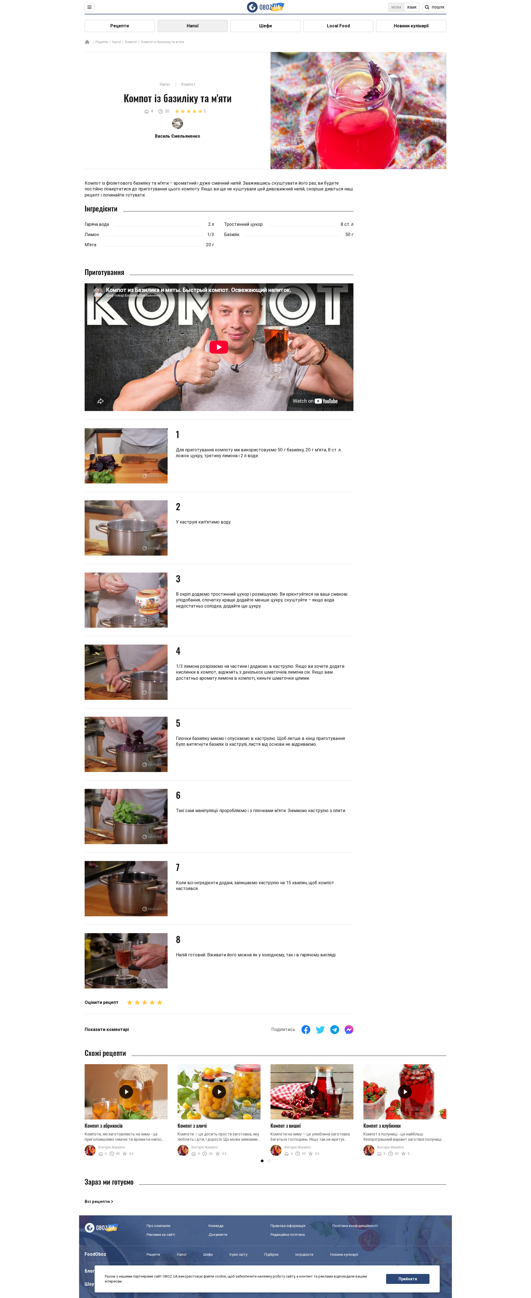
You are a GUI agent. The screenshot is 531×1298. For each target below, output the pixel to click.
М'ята (90, 244)
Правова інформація (287, 1226)
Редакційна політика (287, 1234)
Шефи (265, 25)
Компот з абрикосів (104, 1125)
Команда (216, 1226)
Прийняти (408, 1279)
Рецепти (119, 25)
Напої (193, 25)
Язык (412, 7)
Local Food (338, 25)
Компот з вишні (285, 1125)
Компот (131, 42)
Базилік (232, 234)
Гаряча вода (97, 224)
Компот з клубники (382, 1125)
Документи (218, 1234)
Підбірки (271, 1254)
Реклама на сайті (161, 1234)
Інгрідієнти (304, 1254)
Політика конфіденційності (355, 1226)
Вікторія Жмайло (111, 1147)
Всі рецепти (97, 1201)
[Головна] (87, 42)
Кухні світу (238, 1254)
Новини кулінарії (411, 25)
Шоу (89, 1284)
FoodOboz (95, 1254)
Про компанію (159, 1226)
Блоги (91, 1271)
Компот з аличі (192, 1125)
